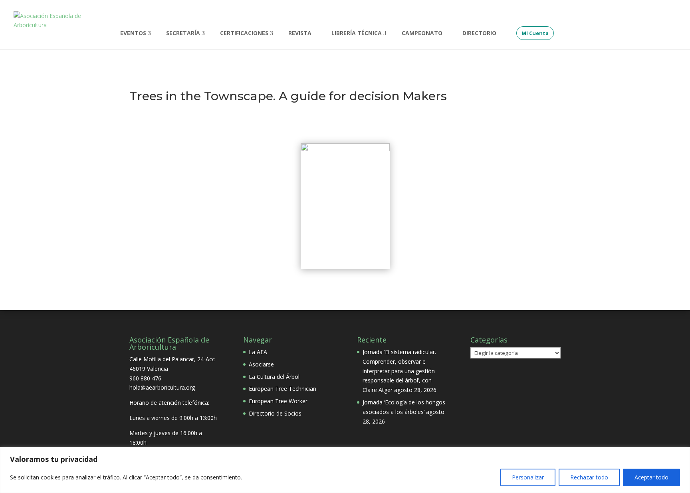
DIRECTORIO (479, 33)
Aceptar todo (651, 477)
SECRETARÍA (183, 33)
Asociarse (261, 364)
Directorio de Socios (275, 413)
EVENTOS (133, 33)
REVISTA (299, 33)
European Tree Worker (278, 401)
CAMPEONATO (422, 33)
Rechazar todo (589, 477)
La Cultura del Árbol (274, 376)
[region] (345, 470)
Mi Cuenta (535, 33)
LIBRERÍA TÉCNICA (356, 33)
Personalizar (528, 477)
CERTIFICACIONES (244, 33)
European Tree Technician (282, 388)
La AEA (258, 352)
